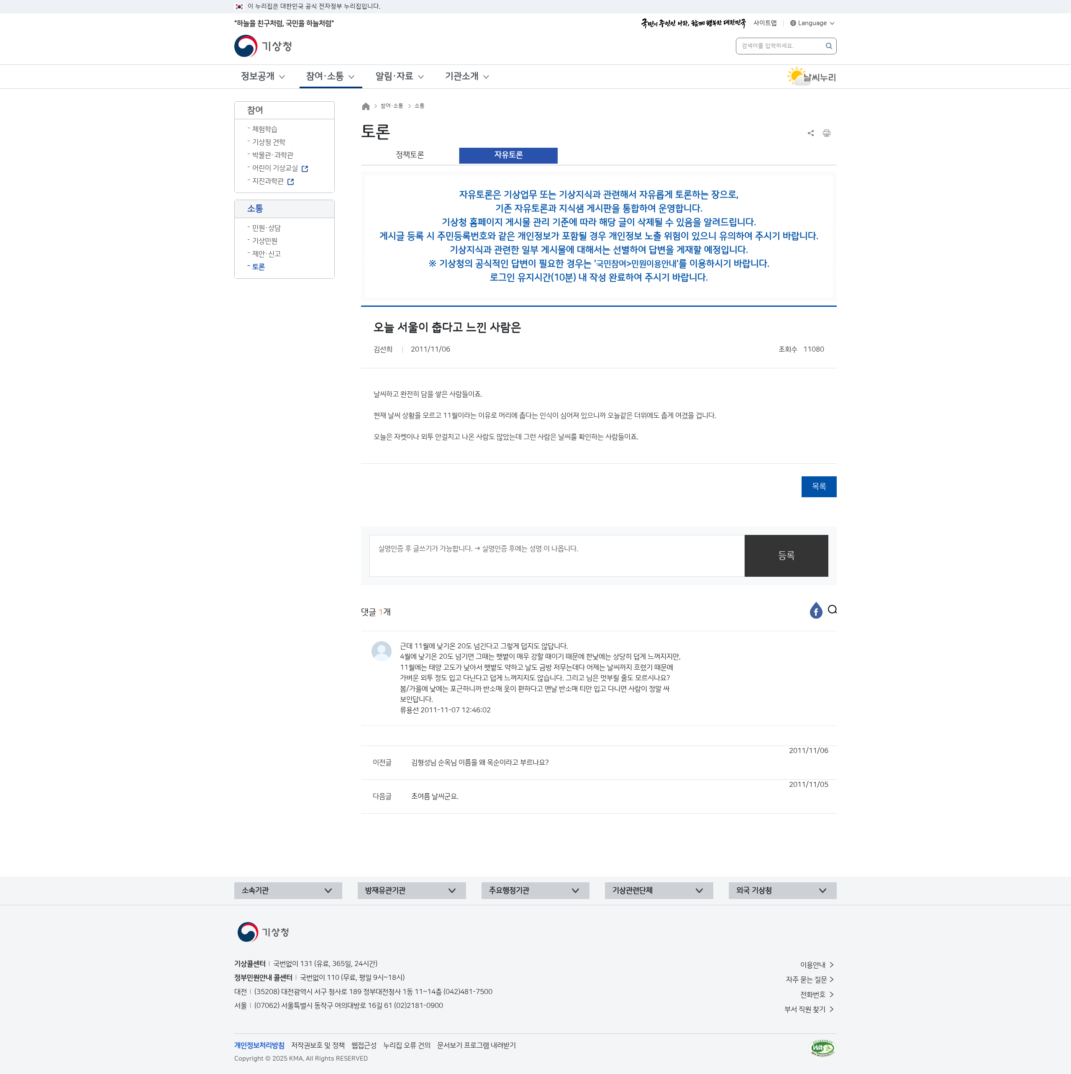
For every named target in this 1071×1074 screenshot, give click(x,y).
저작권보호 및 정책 (318, 1045)
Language (813, 23)
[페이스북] (816, 610)
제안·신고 (266, 254)
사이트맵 (765, 23)
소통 (420, 106)
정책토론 (410, 155)
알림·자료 (394, 76)
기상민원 (264, 241)
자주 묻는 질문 (806, 980)
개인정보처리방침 (259, 1045)
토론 (258, 267)
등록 (786, 555)
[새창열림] (812, 76)
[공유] (811, 133)
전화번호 (813, 995)
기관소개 (462, 76)
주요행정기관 (509, 890)
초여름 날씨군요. (619, 790)
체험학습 (264, 129)
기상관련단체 (632, 890)
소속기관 (255, 890)
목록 (819, 486)
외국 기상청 (754, 890)
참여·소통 (325, 76)
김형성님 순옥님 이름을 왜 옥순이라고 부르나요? (619, 756)
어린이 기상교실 (275, 168)
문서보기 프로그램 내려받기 (476, 1045)
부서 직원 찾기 (805, 1009)
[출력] (827, 133)
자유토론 (509, 155)
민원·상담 (266, 228)
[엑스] (830, 610)
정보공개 (257, 76)
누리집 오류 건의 (406, 1045)
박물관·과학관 (272, 155)
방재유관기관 (385, 890)
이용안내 (813, 965)
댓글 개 (376, 612)
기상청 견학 (268, 142)
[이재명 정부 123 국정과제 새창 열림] (693, 23)
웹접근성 (364, 1045)
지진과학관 (268, 181)
